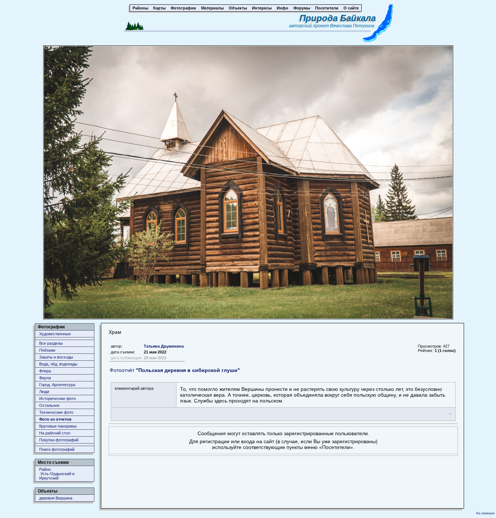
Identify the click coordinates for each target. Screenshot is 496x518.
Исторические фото (57, 398)
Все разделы (51, 343)
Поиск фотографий (56, 449)
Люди (44, 391)
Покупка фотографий (58, 440)
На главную (485, 513)
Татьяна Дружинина (164, 346)
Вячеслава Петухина (352, 25)
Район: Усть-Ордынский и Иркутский (56, 473)
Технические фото (56, 412)
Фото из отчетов (55, 419)
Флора (45, 371)
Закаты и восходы (56, 357)
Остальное (49, 405)
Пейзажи (47, 350)
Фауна (45, 378)
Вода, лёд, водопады (58, 364)
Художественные (55, 334)
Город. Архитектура (57, 385)
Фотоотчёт (175, 370)
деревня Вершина (55, 498)
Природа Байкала (338, 18)
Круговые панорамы (58, 426)
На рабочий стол (54, 433)
